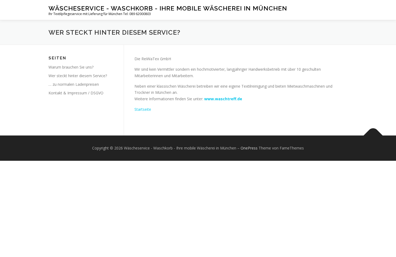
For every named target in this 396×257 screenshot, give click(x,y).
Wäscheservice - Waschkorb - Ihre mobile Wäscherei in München (167, 8)
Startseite (142, 109)
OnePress (249, 148)
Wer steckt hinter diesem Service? (77, 75)
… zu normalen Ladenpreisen (73, 84)
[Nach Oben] (373, 135)
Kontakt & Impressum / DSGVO (75, 92)
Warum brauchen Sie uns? (70, 67)
